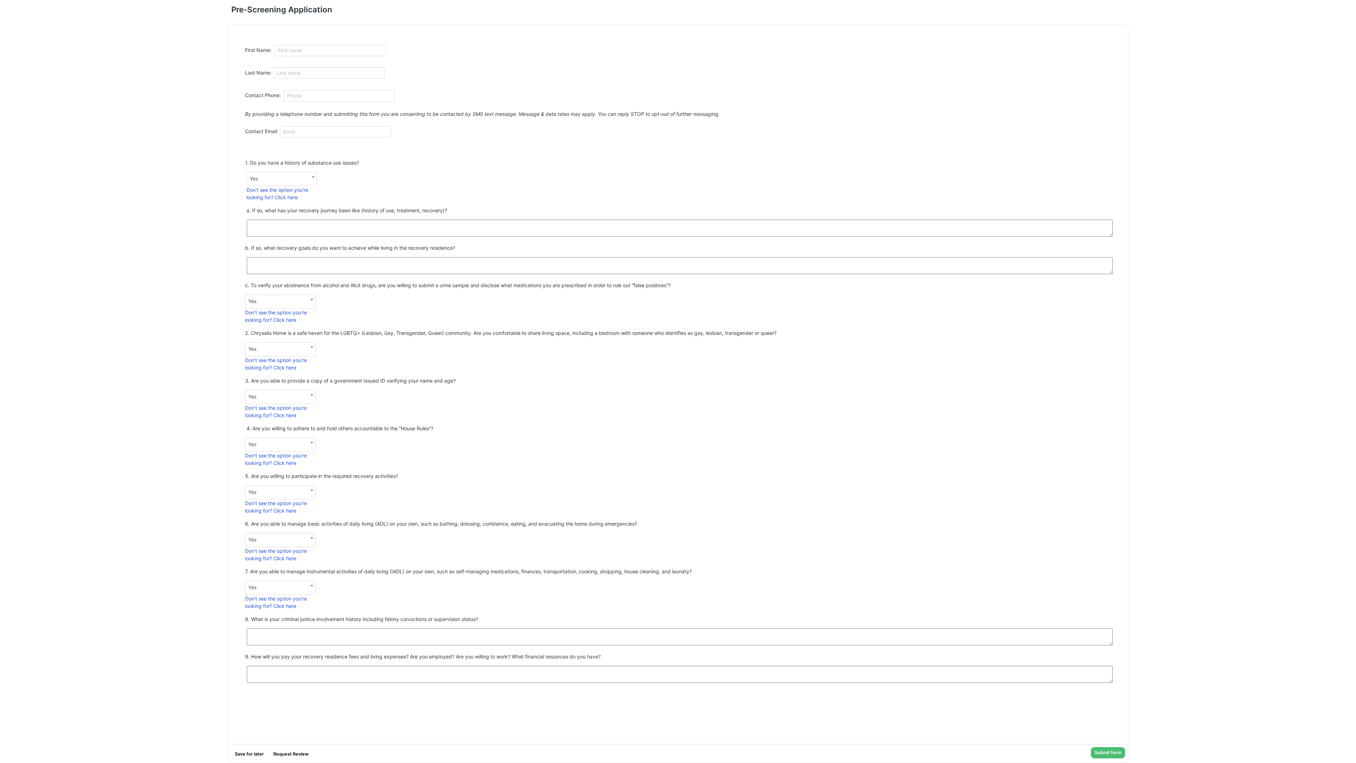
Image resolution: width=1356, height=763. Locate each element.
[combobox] (281, 179)
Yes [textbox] (254, 179)
